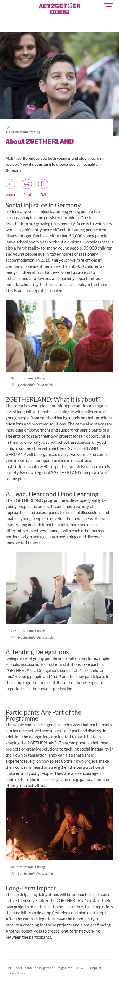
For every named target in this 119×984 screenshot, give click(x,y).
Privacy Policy (16, 973)
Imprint (95, 968)
